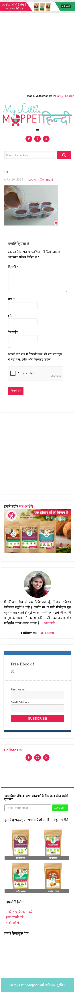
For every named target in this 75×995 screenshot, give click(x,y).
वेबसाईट (13, 332)
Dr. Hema (47, 633)
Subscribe (37, 718)
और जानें (49, 623)
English (69, 95)
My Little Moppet (37, 114)
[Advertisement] (37, 52)
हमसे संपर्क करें (14, 917)
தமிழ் (60, 95)
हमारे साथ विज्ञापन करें (19, 912)
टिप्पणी (13, 267)
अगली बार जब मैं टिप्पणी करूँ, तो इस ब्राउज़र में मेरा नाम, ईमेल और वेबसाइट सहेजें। (35, 356)
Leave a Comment (40, 179)
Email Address (20, 702)
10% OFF (60, 807)
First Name (18, 689)
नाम (11, 299)
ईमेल (12, 316)
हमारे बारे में (12, 922)
